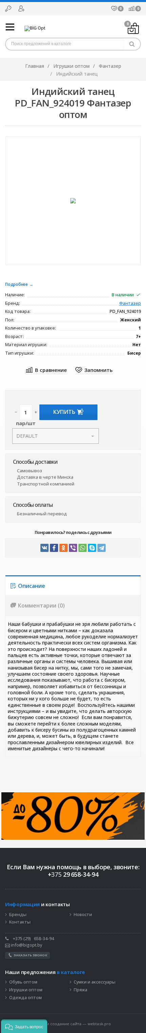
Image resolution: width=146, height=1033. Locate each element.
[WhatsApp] (82, 548)
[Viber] (73, 548)
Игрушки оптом (25, 990)
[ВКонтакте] (44, 548)
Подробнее (16, 284)
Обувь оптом (23, 982)
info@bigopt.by (26, 945)
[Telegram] (101, 548)
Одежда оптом (25, 997)
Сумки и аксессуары (94, 982)
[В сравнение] (46, 370)
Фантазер (130, 303)
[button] (24, 1026)
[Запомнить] (94, 370)
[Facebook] (54, 548)
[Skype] (92, 548)
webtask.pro (99, 1023)
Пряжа (80, 990)
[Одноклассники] (63, 548)
